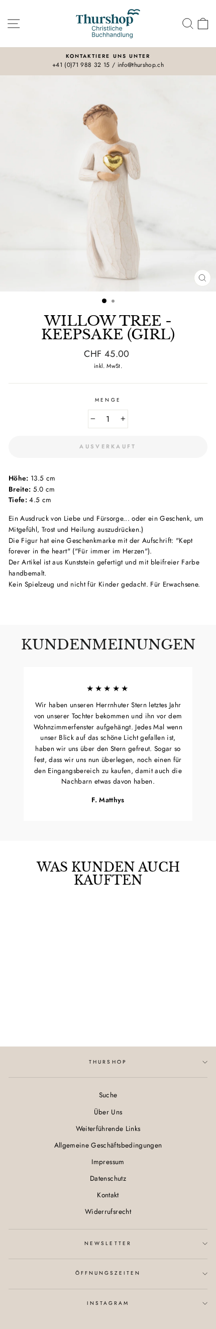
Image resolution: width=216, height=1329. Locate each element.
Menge (108, 400)
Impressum (107, 1162)
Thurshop (108, 1062)
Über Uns (108, 1112)
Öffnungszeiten (108, 1273)
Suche (108, 1095)
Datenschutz (108, 1178)
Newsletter (108, 1243)
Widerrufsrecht (108, 1211)
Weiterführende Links (108, 1128)
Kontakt (108, 1195)
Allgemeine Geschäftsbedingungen (108, 1145)
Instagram (108, 1303)
